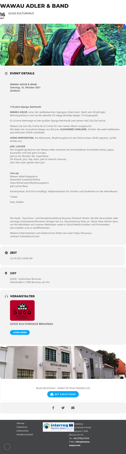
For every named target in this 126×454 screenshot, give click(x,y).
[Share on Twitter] (63, 408)
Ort (13, 273)
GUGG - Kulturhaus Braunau (25, 278)
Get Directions (65, 394)
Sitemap (20, 423)
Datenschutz (22, 431)
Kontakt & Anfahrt (25, 435)
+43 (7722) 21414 (81, 438)
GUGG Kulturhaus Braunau (31, 323)
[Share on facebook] (53, 408)
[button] (7, 447)
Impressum (22, 427)
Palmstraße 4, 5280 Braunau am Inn (30, 282)
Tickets (14, 196)
